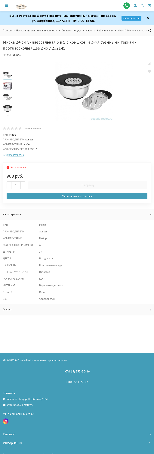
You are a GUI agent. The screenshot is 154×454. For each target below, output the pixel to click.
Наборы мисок (105, 30)
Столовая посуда (71, 30)
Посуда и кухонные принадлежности (36, 30)
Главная (7, 30)
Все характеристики (13, 155)
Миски (89, 30)
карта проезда (131, 18)
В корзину (88, 185)
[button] (7, 115)
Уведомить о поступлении (77, 196)
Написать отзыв (32, 128)
